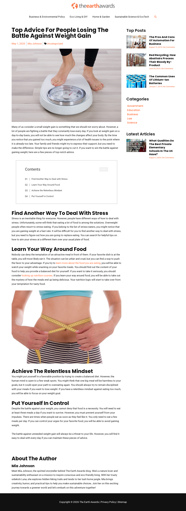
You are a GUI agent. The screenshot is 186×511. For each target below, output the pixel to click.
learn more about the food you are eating (78, 263)
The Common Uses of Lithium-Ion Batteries (162, 80)
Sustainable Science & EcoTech (132, 16)
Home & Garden (101, 16)
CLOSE (103, 169)
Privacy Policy (108, 502)
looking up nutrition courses (37, 275)
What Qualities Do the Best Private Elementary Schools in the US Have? (161, 147)
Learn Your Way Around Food (46, 185)
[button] (155, 16)
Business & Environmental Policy (47, 16)
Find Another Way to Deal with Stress (50, 179)
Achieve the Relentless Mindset (47, 190)
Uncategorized (55, 43)
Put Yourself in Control (43, 196)
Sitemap (122, 502)
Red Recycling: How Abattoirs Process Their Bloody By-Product (162, 60)
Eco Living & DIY (78, 16)
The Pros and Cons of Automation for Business (162, 40)
